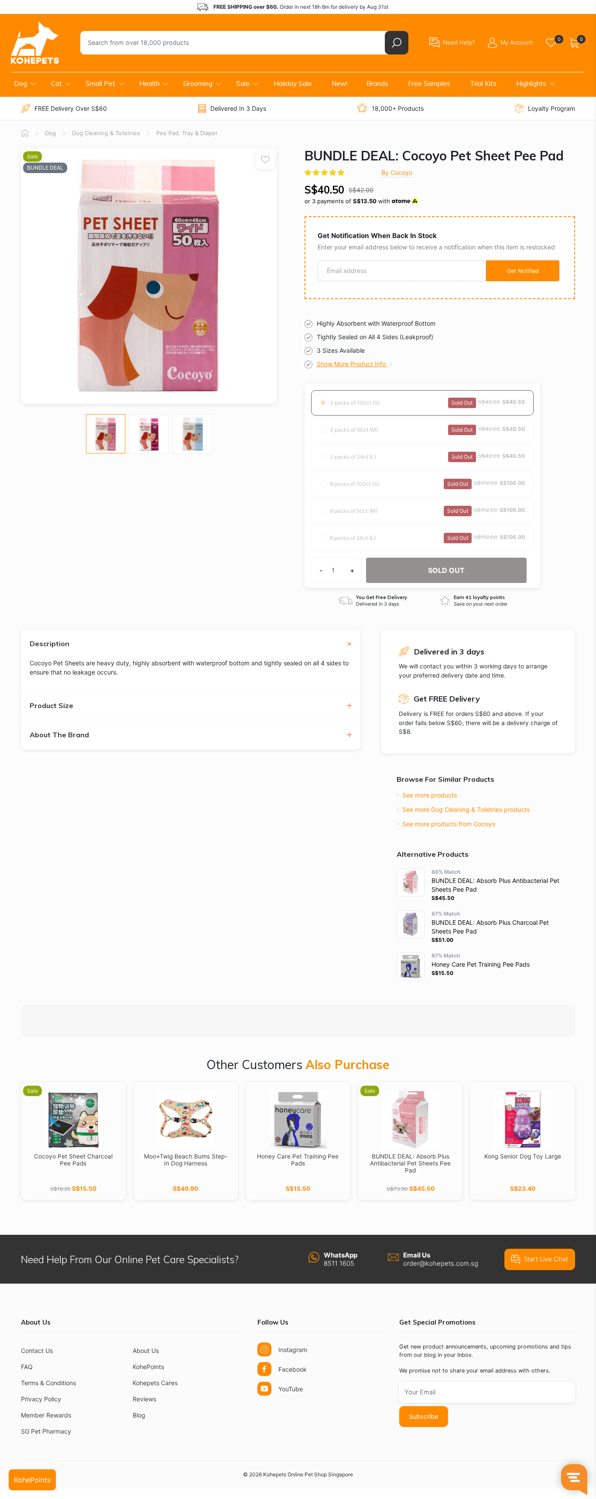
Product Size (51, 706)
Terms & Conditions (48, 1383)
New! (339, 83)
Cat (56, 83)
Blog (139, 1415)
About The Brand (59, 735)
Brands (377, 83)
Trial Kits (483, 83)
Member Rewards (46, 1415)
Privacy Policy (41, 1399)
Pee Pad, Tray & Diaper (187, 132)
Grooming (197, 83)
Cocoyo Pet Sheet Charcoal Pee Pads (73, 1160)
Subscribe (423, 1416)
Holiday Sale (293, 83)
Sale (243, 83)
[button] (325, 172)
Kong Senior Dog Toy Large (522, 1156)
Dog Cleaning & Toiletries (106, 132)
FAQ (27, 1366)
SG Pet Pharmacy (46, 1431)
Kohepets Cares (155, 1383)
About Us (146, 1350)
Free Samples (429, 83)
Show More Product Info (352, 364)
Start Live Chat (546, 1259)
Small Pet (100, 83)
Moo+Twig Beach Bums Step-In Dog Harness (185, 1160)
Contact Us (37, 1350)
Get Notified (523, 271)
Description (49, 644)
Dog (20, 83)
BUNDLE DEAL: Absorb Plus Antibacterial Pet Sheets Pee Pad (410, 1163)
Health (149, 83)
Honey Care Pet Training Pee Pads (298, 1160)
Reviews (144, 1399)
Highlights (531, 83)
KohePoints (148, 1366)
